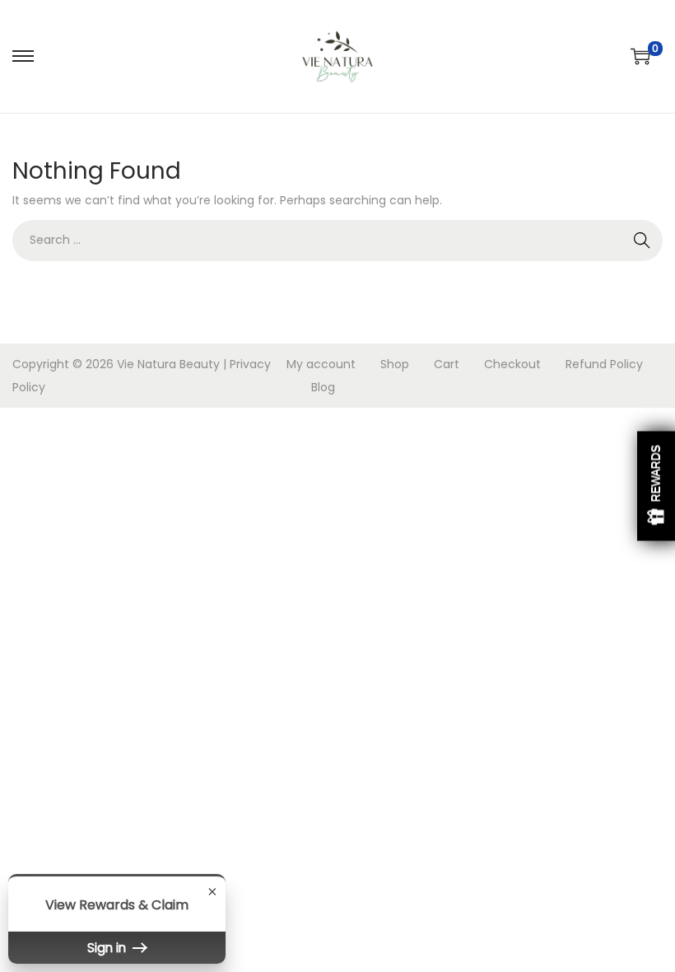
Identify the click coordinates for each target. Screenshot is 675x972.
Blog (323, 387)
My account (321, 364)
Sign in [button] (108, 947)
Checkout (512, 364)
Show (656, 486)
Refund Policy (604, 364)
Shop (394, 364)
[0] (640, 56)
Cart (446, 364)
